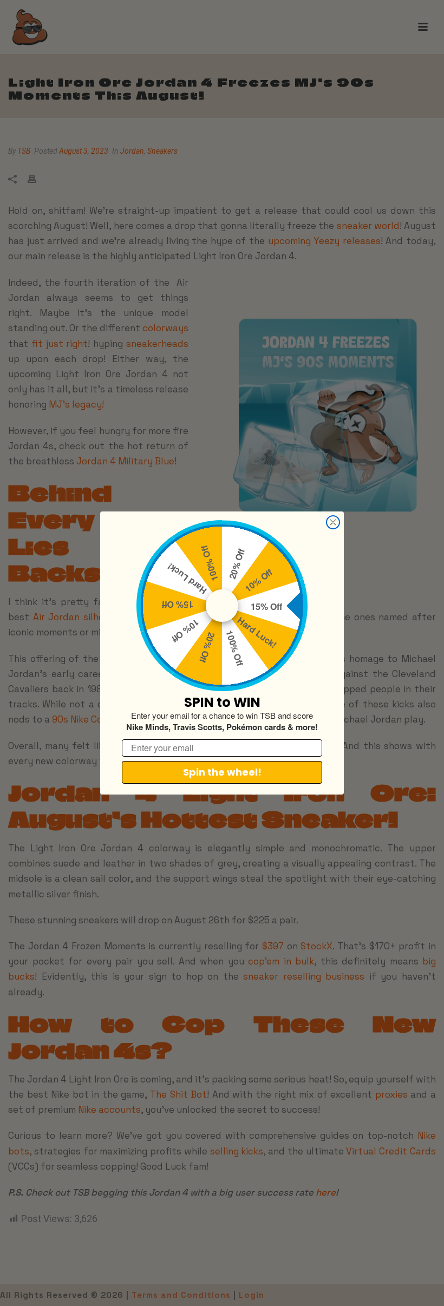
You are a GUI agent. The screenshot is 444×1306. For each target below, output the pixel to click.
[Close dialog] (333, 522)
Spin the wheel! (222, 772)
